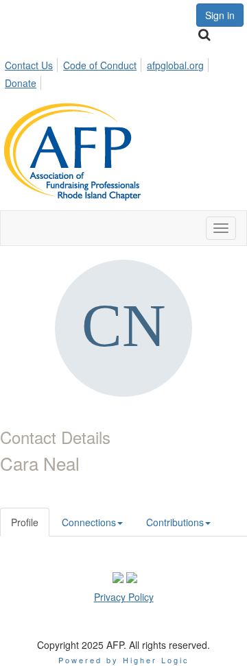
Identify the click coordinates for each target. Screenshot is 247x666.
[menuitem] (32, 63)
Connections (89, 522)
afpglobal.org (175, 65)
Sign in (220, 15)
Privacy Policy (124, 597)
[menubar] (123, 72)
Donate (20, 83)
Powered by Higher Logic (123, 659)
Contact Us (29, 65)
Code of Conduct (100, 65)
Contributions (175, 522)
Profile (24, 522)
